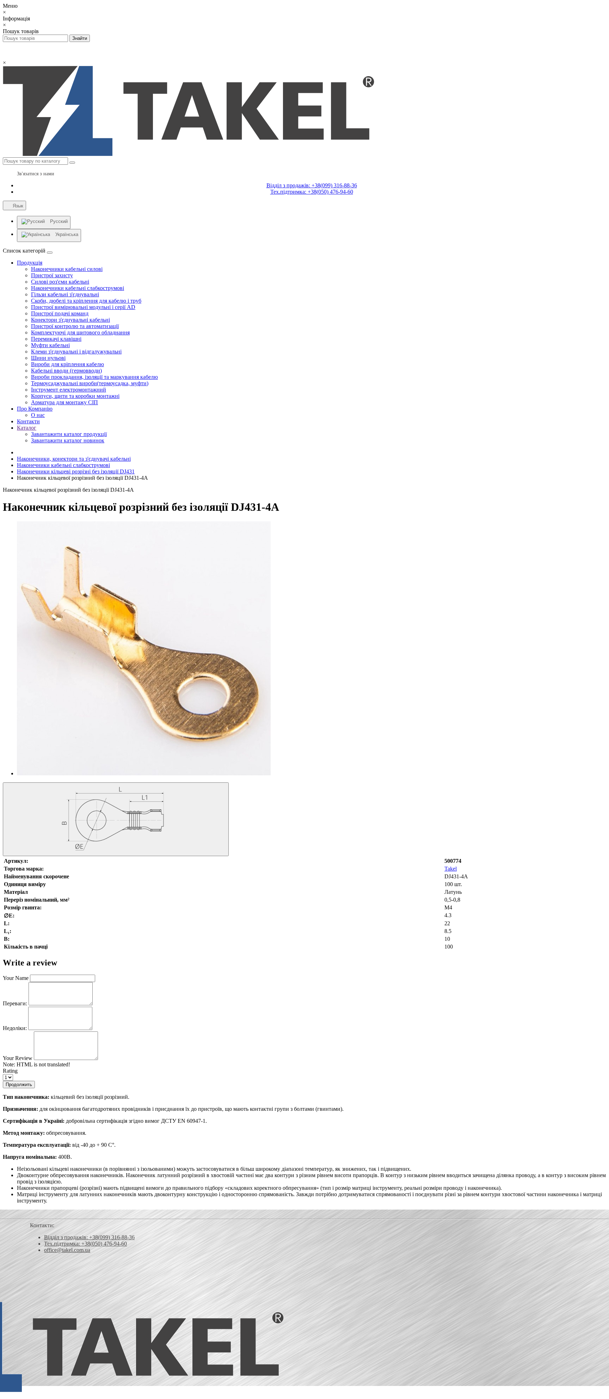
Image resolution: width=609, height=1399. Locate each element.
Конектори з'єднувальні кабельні (70, 320)
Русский (59, 221)
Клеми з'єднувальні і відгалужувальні (76, 352)
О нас (38, 415)
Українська (66, 234)
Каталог (26, 428)
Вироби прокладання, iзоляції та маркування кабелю (94, 377)
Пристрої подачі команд (59, 313)
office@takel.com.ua (67, 1250)
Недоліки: (15, 1028)
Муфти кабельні (50, 345)
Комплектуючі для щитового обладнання (80, 332)
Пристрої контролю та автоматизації (75, 326)
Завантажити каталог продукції (69, 434)
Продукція (29, 263)
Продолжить (19, 1084)
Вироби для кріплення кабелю (67, 364)
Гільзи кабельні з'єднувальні (65, 294)
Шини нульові (48, 358)
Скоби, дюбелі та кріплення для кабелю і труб (86, 301)
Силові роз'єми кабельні (60, 282)
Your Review (17, 1058)
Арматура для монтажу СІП (64, 402)
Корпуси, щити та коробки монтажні (75, 396)
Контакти (28, 421)
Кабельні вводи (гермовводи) (66, 371)
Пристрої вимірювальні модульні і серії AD (83, 307)
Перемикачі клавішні (56, 339)
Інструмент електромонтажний (68, 390)
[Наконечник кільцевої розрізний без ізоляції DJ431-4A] (144, 773)
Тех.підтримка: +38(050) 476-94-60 (311, 192)
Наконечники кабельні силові (67, 269)
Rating (10, 1071)
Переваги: (15, 1003)
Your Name (16, 978)
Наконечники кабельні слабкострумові (77, 288)
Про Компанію (35, 409)
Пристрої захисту (52, 275)
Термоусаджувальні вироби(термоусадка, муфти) (89, 383)
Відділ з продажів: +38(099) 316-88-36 (311, 185)
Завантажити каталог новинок (67, 440)
